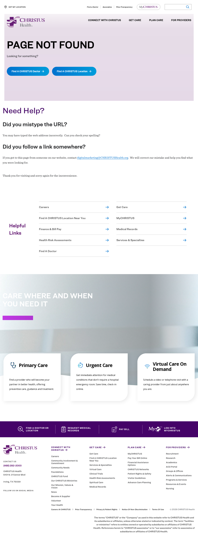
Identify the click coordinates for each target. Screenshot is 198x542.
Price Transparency (124, 7)
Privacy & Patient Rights (106, 509)
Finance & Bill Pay (50, 229)
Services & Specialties (130, 240)
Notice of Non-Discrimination (135, 509)
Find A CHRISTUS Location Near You (62, 218)
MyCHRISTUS (125, 218)
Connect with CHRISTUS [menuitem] (104, 20)
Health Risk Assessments (55, 240)
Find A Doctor (48, 251)
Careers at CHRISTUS (61, 509)
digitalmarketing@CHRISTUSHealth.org (102, 157)
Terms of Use (158, 509)
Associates (107, 7)
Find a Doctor (92, 7)
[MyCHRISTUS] (148, 7)
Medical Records (127, 229)
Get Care (122, 207)
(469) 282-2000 (12, 465)
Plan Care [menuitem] (156, 20)
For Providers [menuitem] (181, 20)
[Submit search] (187, 7)
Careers (44, 207)
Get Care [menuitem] (135, 20)
